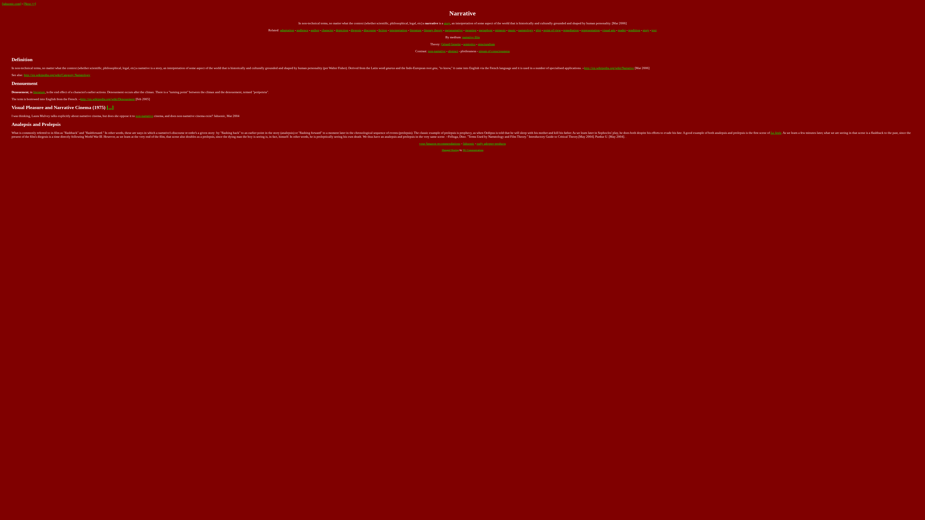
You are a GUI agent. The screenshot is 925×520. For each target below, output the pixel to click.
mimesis (500, 30)
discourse (370, 30)
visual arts (608, 30)
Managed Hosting (450, 150)
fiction (382, 30)
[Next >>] (30, 4)
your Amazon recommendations (439, 143)
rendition (634, 30)
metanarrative (454, 30)
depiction (342, 30)
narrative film (471, 37)
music (512, 30)
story (447, 23)
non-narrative (437, 51)
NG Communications (473, 150)
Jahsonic (468, 143)
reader (622, 30)
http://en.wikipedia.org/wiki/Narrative (609, 68)
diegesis (356, 30)
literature (416, 30)
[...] (110, 107)
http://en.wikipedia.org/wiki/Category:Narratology (57, 75)
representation (590, 30)
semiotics (469, 44)
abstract (453, 51)
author (315, 30)
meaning (470, 30)
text (654, 30)
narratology (525, 30)
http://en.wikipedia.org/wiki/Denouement (107, 99)
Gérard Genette (451, 44)
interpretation (398, 30)
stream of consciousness (494, 51)
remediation (571, 30)
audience (302, 30)
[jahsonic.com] (11, 4)
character (327, 30)
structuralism (486, 44)
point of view (552, 30)
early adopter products (491, 143)
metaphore (486, 30)
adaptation (287, 30)
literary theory (433, 30)
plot (538, 30)
